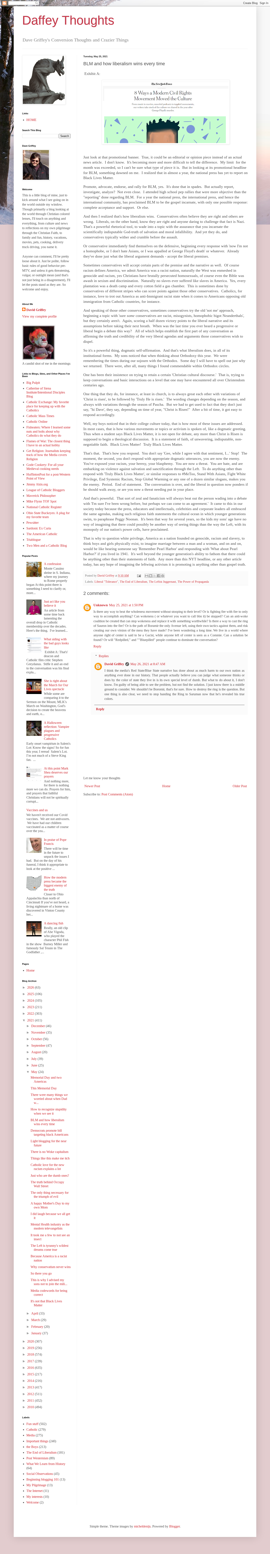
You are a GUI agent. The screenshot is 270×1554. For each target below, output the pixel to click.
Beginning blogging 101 (42, 1479)
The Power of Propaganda (193, 581)
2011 (31, 1400)
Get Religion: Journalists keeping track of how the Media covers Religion (48, 455)
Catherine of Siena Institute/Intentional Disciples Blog (45, 392)
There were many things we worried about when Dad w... (49, 1099)
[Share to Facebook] (159, 576)
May (34, 1072)
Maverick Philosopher (41, 495)
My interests (34, 1496)
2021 (31, 1020)
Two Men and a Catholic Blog (46, 545)
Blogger (174, 1526)
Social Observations (39, 1474)
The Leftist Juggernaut (162, 581)
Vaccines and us (37, 810)
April (35, 1313)
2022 (31, 1013)
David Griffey (114, 664)
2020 (31, 1341)
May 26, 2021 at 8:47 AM (147, 664)
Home (166, 786)
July (34, 1059)
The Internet (34, 1491)
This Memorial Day (44, 1088)
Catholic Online (36, 421)
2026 (31, 987)
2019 (31, 1348)
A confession (52, 564)
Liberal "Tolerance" (106, 581)
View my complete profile (39, 316)
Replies (104, 656)
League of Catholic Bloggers (45, 490)
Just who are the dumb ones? (50, 1175)
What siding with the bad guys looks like (56, 643)
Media (30, 1435)
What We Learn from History (45, 1464)
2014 (31, 1381)
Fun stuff (32, 1424)
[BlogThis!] (150, 576)
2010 (31, 1407)
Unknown (100, 605)
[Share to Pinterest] (163, 576)
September (38, 1045)
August (36, 1052)
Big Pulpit (33, 382)
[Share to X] (155, 576)
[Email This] (146, 576)
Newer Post (92, 786)
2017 (31, 1361)
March (36, 1320)
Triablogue (33, 539)
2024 (31, 1000)
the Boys (32, 1447)
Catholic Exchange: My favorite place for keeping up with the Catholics (47, 406)
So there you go (41, 1273)
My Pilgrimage (36, 1485)
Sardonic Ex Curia (38, 528)
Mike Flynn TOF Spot (41, 501)
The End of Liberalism (133, 581)
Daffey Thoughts (68, 20)
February (37, 1326)
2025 (31, 994)
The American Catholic (41, 534)
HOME (31, 120)
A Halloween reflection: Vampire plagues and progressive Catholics (56, 731)
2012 (31, 1394)
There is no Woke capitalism (49, 1152)
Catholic (32, 1429)
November (38, 1032)
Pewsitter (32, 522)
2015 (31, 1374)
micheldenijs (142, 1526)
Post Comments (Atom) (117, 794)
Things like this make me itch (50, 1158)
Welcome (32, 1502)
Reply (97, 646)
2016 (31, 1367)
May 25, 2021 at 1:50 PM (126, 605)
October (37, 1039)
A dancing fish (53, 923)
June (34, 1065)
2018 (31, 1354)
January (36, 1333)
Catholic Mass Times (40, 416)
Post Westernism (37, 1458)
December (38, 1026)
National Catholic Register (44, 507)
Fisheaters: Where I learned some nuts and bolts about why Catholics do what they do (48, 431)
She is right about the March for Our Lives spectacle (56, 685)
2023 (31, 1007)
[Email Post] (139, 575)
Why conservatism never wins (51, 1267)
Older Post (240, 786)
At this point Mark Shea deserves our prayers (56, 772)
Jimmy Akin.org (37, 484)
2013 (31, 1387)
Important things (37, 1441)
